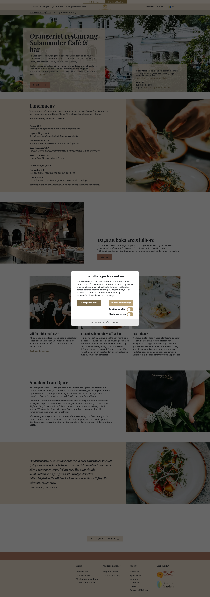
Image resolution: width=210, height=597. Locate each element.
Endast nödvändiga (121, 303)
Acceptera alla (89, 303)
